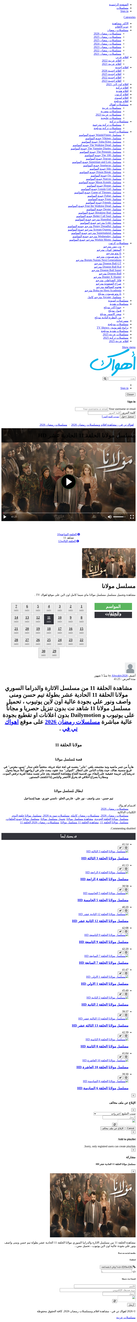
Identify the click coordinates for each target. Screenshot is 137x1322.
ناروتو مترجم (113, 253)
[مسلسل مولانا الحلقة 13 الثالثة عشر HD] (103, 1018)
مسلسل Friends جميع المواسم (103, 202)
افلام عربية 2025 (118, 341)
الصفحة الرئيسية (118, 4)
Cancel (130, 1128)
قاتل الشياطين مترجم (108, 280)
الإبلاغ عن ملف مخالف (112, 1128)
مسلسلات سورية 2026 (56, 815)
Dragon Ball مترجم (110, 273)
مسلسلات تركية (119, 121)
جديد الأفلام (121, 26)
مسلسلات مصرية (111, 111)
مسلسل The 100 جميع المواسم (103, 155)
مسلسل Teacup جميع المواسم (103, 158)
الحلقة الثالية (67, 541)
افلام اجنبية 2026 (111, 70)
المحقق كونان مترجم (109, 249)
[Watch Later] (126, 848)
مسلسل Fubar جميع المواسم (104, 195)
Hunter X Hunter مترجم (107, 276)
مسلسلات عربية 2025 (115, 334)
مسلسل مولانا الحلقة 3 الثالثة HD (104, 858)
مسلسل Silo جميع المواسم (105, 168)
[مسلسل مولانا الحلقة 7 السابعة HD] (106, 955)
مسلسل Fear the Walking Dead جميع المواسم (94, 205)
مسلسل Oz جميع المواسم (106, 175)
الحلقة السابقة (67, 534)
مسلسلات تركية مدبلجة (107, 128)
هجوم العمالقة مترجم (108, 287)
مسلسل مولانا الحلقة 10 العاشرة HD (102, 1067)
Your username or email (122, 408)
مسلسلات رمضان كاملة (85, 815)
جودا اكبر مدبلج (112, 307)
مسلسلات (122, 7)
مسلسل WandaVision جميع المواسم (100, 134)
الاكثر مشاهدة (120, 23)
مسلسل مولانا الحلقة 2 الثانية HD (105, 1004)
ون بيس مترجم (112, 246)
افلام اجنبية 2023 (111, 80)
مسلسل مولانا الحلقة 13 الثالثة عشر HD (100, 1025)
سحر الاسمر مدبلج (110, 314)
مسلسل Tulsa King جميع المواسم (101, 141)
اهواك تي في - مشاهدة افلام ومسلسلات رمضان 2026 (102, 424)
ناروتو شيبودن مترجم (109, 256)
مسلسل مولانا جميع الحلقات (22, 818)
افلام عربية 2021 (111, 63)
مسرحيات (122, 320)
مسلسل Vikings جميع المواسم (103, 138)
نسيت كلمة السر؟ (110, 416)
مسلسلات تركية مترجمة (107, 124)
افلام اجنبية (121, 67)
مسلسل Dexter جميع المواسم (103, 209)
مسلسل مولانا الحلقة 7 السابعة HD (103, 963)
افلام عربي (122, 57)
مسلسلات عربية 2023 (108, 114)
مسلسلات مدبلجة (118, 324)
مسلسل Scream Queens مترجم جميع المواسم (94, 229)
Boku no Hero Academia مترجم (103, 290)
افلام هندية (122, 91)
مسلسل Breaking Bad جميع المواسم (99, 212)
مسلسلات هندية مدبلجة (114, 331)
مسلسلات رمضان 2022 (107, 50)
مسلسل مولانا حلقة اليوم (27, 815)
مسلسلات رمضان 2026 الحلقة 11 (39, 822)
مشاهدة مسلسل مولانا (80, 818)
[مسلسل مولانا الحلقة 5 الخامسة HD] (105, 893)
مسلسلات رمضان (117, 30)
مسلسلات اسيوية (118, 300)
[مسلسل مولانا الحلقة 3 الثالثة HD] (107, 851)
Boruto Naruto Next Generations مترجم (98, 260)
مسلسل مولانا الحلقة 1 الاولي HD (104, 984)
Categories (130, 17)
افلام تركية (122, 87)
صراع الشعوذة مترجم (108, 283)
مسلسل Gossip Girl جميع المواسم (101, 189)
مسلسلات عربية (111, 107)
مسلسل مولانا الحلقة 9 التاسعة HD (103, 942)
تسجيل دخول (127, 416)
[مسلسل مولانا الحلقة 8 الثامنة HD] (107, 1039)
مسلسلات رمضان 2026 (107, 33)
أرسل (131, 1304)
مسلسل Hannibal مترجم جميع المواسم (98, 219)
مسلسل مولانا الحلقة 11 (114, 822)
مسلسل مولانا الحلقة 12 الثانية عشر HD (100, 921)
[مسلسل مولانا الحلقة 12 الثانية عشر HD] (103, 914)
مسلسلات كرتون (118, 243)
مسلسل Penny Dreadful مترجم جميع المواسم (94, 226)
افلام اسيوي (121, 97)
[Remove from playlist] (120, 848)
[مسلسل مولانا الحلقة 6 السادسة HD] (105, 1081)
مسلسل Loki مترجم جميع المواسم (100, 222)
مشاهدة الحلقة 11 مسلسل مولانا (80, 822)
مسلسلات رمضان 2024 (107, 43)
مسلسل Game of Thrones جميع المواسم (97, 192)
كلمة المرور (129, 412)
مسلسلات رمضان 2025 (107, 36)
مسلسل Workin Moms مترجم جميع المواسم (95, 239)
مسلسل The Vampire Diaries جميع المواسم (96, 148)
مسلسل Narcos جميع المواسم (103, 178)
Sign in (124, 11)
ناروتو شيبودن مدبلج (109, 293)
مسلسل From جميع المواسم (104, 199)
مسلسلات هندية (119, 303)
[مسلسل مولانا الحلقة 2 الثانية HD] (107, 997)
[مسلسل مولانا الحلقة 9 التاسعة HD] (106, 934)
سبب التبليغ (129, 1113)
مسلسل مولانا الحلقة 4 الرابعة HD (104, 879)
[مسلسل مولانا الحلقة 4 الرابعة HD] (106, 872)
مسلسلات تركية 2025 (115, 337)
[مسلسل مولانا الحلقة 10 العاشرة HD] (105, 1060)
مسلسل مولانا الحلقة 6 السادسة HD (102, 1088)
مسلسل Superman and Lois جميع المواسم (96, 161)
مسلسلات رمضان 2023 (107, 47)
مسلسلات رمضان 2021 (107, 53)
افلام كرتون (121, 94)
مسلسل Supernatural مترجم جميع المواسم (96, 232)
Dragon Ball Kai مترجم (107, 266)
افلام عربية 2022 (111, 60)
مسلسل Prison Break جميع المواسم (100, 172)
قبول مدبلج (114, 310)
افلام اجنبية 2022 (111, 77)
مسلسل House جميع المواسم (104, 185)
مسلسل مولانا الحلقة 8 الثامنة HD (104, 1046)
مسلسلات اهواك (118, 104)
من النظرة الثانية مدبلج (108, 317)
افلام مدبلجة (121, 101)
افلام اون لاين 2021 (117, 84)
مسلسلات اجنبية (118, 131)
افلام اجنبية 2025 (111, 74)
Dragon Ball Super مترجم (106, 270)
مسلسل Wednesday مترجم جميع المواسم (96, 236)
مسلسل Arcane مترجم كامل (104, 297)
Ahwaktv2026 (119, 675)
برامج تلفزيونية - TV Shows (112, 327)
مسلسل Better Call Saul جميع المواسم (98, 216)
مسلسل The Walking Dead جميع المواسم (97, 145)
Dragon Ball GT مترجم (107, 263)
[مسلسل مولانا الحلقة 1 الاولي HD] (107, 976)
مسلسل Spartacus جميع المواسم (102, 165)
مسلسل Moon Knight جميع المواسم (100, 182)
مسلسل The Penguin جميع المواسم (100, 151)
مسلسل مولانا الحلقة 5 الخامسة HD (103, 900)
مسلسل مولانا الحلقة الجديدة (111, 818)
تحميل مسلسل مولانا (53, 818)
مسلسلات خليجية (111, 118)
